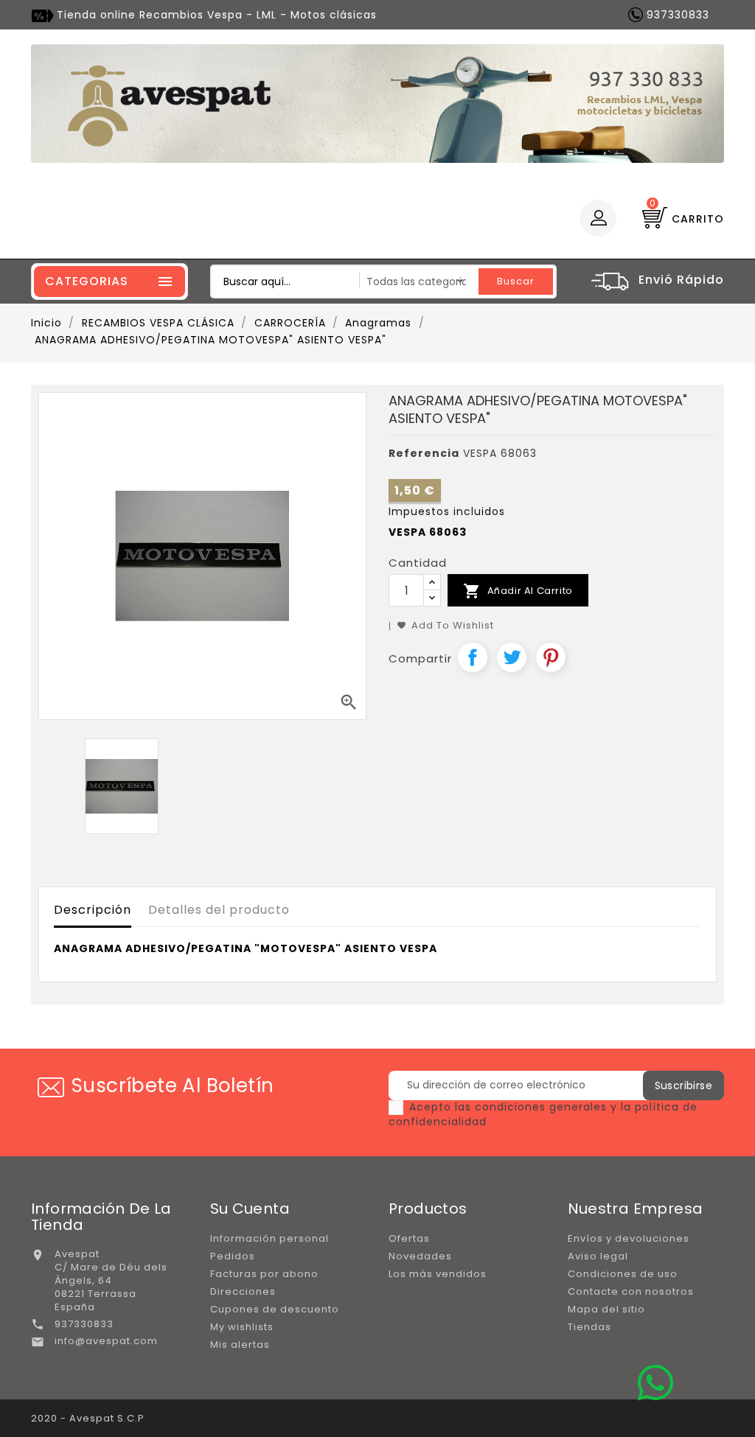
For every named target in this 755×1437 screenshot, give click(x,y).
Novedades (420, 1256)
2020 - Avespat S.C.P (88, 1418)
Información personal (269, 1238)
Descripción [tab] (92, 909)
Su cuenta (250, 1208)
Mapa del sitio (606, 1309)
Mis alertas (240, 1345)
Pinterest (551, 657)
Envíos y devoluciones (628, 1238)
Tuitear (511, 657)
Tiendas (589, 1327)
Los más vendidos (438, 1274)
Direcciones (243, 1291)
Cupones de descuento (274, 1309)
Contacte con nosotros (631, 1291)
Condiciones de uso (623, 1274)
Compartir (472, 657)
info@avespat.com (106, 1341)
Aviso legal (598, 1256)
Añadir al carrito (518, 591)
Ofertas (409, 1238)
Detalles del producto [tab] (219, 909)
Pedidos (232, 1256)
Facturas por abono (264, 1274)
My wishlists (242, 1327)
